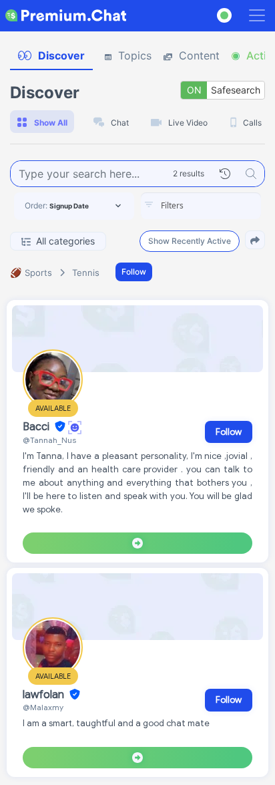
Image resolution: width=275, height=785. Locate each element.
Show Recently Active (189, 241)
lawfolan (45, 694)
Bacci (37, 427)
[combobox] (201, 205)
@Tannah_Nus (49, 440)
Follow (133, 272)
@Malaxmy (43, 707)
